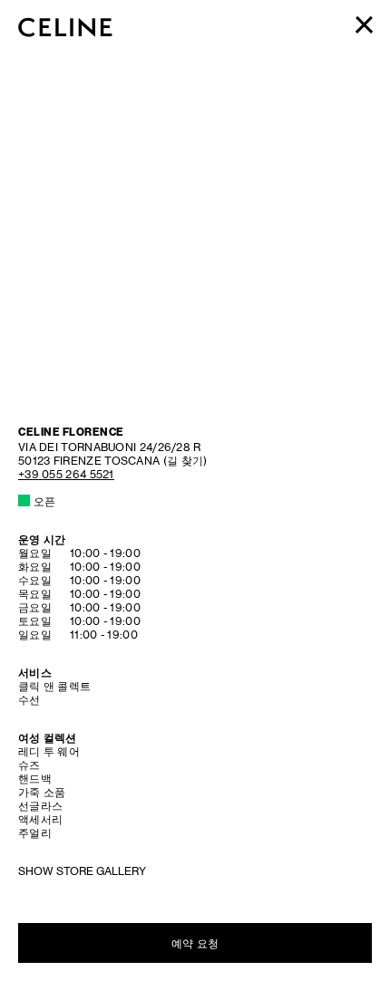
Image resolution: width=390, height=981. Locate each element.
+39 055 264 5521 (66, 474)
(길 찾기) (112, 453)
